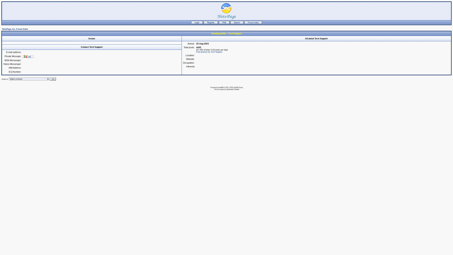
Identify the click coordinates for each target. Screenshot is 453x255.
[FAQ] (224, 23)
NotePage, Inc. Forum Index (15, 29)
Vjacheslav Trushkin (232, 89)
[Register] (210, 23)
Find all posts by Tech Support (209, 52)
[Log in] (197, 23)
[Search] (237, 23)
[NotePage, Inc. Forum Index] (253, 23)
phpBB (221, 87)
